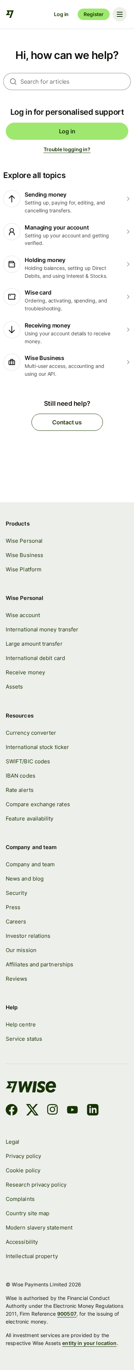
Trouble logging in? (67, 149)
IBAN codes (20, 775)
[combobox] (75, 81)
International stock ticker (37, 747)
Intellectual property (32, 1256)
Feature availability (30, 818)
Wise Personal (24, 540)
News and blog (25, 878)
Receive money (25, 672)
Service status (24, 1038)
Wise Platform (23, 569)
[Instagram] (52, 1111)
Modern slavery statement (39, 1227)
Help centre (21, 1024)
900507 (66, 1314)
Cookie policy (23, 1170)
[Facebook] (12, 1111)
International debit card (35, 658)
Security (16, 892)
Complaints (20, 1199)
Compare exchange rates (38, 804)
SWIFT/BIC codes (28, 761)
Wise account (23, 615)
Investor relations (28, 935)
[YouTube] (72, 1111)
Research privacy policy (36, 1184)
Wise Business (24, 555)
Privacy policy (23, 1156)
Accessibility (22, 1241)
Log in (61, 14)
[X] (32, 1111)
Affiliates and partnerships (39, 964)
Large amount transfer (34, 643)
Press (13, 907)
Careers (16, 921)
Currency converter (31, 732)
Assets (14, 686)
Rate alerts (20, 790)
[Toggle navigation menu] (120, 14)
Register (94, 14)
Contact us (67, 422)
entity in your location (89, 1343)
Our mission (21, 950)
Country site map (27, 1213)
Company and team (30, 864)
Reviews (17, 978)
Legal (12, 1141)
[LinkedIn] (93, 1111)
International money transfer (42, 629)
